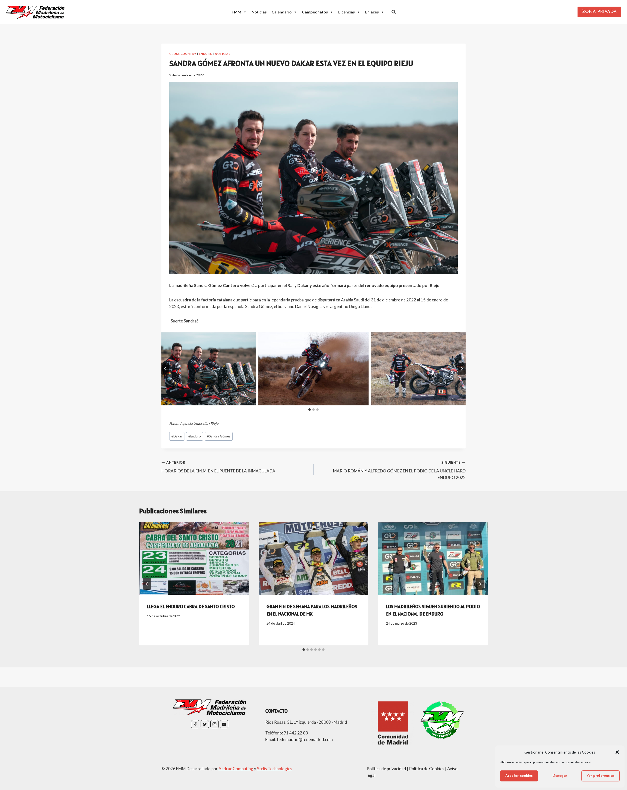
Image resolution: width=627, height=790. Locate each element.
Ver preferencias (600, 776)
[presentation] (194, 558)
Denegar (560, 776)
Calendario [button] (282, 12)
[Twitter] (205, 724)
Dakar (176, 436)
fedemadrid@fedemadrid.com (305, 739)
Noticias (259, 12)
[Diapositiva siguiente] (462, 369)
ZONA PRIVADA (599, 12)
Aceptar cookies (519, 776)
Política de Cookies (426, 768)
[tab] (309, 409)
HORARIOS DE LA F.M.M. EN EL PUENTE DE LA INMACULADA (218, 466)
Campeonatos (315, 12)
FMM (236, 12)
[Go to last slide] (147, 584)
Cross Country (182, 54)
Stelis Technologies (274, 768)
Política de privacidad (386, 768)
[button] (617, 752)
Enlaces (372, 12)
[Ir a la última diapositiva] (165, 369)
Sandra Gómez (218, 436)
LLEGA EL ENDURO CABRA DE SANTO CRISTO (191, 606)
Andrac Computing (235, 768)
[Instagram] (214, 724)
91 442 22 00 (296, 732)
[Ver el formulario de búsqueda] (393, 12)
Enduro (206, 54)
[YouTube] (224, 724)
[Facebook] (195, 724)
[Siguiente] (480, 584)
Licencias (346, 12)
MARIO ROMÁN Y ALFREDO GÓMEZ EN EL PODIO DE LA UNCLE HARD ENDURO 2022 (399, 470)
